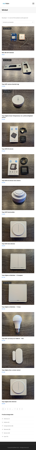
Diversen (6, 429)
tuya (5, 436)
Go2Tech (14, 447)
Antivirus (6, 418)
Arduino (6, 422)
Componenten (7, 426)
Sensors (6, 433)
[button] (33, 3)
